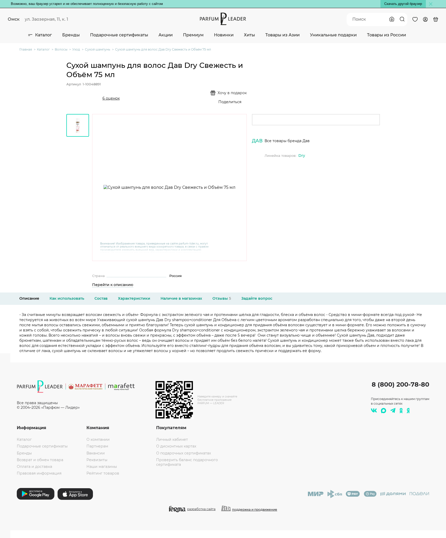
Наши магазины (101, 466)
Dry (301, 155)
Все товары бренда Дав (287, 140)
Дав (257, 141)
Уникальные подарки (333, 34)
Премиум (193, 34)
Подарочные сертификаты (119, 34)
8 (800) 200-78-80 (400, 384)
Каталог (43, 34)
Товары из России (386, 34)
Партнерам (97, 446)
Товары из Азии (282, 34)
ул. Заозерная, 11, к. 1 (46, 19)
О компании (98, 439)
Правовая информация (39, 473)
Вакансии (95, 453)
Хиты (249, 34)
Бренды (71, 34)
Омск (14, 19)
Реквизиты (96, 460)
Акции (165, 34)
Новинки (224, 34)
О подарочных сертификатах (183, 453)
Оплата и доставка (34, 466)
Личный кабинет (172, 439)
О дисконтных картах (176, 446)
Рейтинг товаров (102, 473)
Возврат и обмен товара (40, 460)
